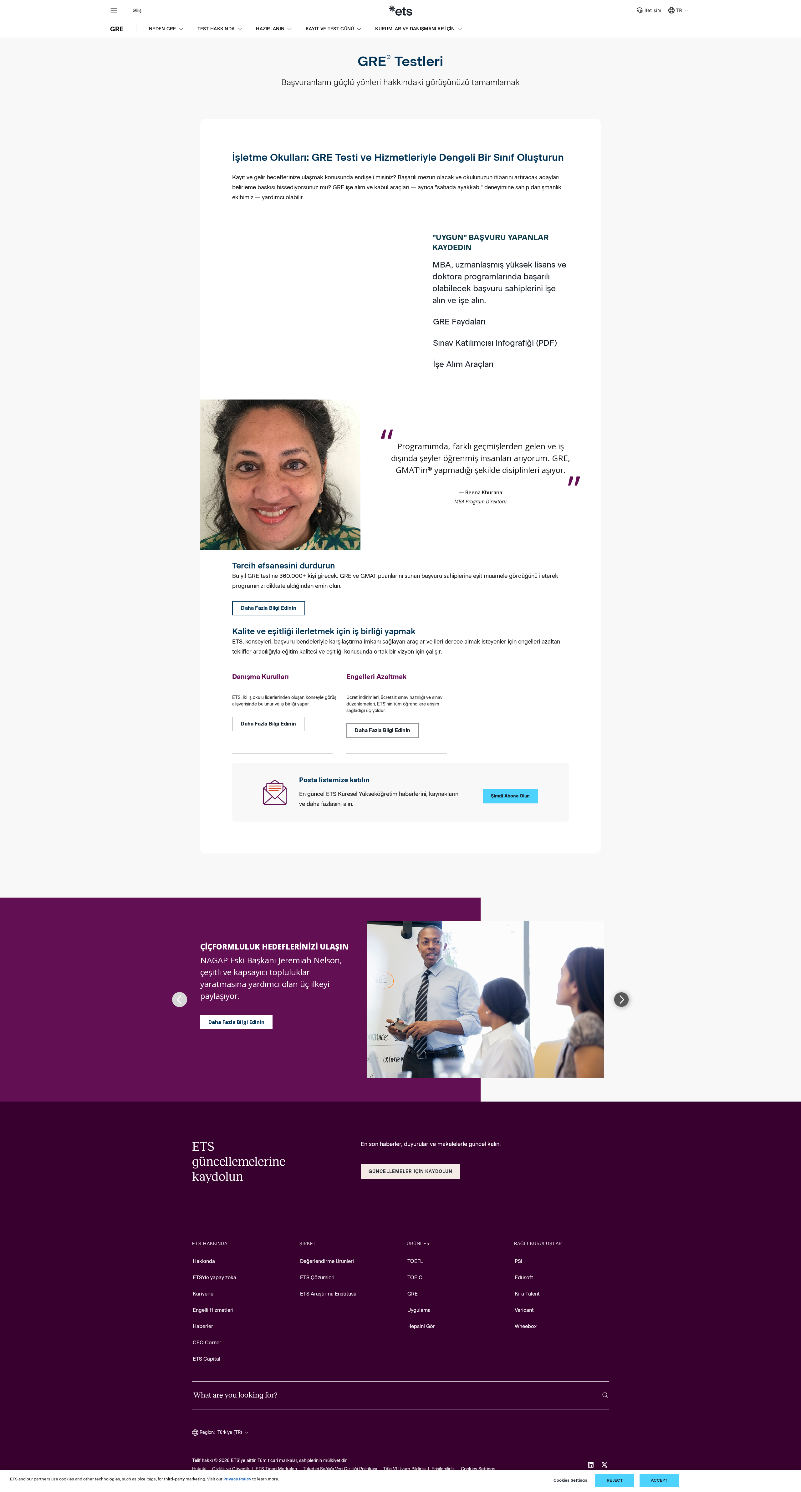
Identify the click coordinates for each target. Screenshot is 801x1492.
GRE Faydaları (459, 322)
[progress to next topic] (621, 999)
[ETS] (400, 10)
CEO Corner (207, 1343)
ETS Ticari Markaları (276, 1469)
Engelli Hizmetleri (213, 1310)
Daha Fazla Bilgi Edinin (236, 1022)
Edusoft (524, 1278)
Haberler (203, 1326)
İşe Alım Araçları (463, 364)
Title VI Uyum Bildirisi (404, 1469)
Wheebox (526, 1326)
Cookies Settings (478, 1469)
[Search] (605, 1395)
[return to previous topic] (179, 999)
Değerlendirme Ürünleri (327, 1261)
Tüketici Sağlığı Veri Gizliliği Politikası (340, 1469)
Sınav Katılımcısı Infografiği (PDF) (495, 343)
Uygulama (419, 1310)
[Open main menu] (114, 10)
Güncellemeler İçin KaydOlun (410, 1171)
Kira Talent (527, 1294)
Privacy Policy (237, 1479)
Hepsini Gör (421, 1326)
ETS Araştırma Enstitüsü (328, 1294)
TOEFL (415, 1261)
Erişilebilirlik (443, 1469)
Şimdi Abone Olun (510, 796)
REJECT (615, 1480)
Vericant (524, 1310)
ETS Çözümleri (317, 1278)
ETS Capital (206, 1359)
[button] (167, 29)
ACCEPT (659, 1480)
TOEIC (414, 1278)
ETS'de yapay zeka (214, 1278)
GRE (412, 1294)
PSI (518, 1261)
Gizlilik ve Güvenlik (231, 1469)
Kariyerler (204, 1294)
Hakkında (204, 1261)
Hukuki (199, 1469)
